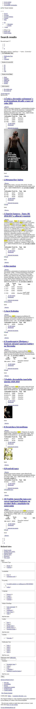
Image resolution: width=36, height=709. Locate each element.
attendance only (11, 576)
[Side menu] (1, 11)
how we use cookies (12, 704)
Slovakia (9, 638)
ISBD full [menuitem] (6, 80)
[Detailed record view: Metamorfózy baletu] (6, 204)
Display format (6, 74)
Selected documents (12, 128)
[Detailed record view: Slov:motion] (8, 301)
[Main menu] (3, 11)
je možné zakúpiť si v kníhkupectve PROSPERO (20, 584)
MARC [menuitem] (6, 83)
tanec (8, 608)
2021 (8, 645)
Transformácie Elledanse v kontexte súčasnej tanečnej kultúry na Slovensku (19, 343)
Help (5, 19)
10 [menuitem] (4, 65)
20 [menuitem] (4, 66)
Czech (8, 596)
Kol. (8, 622)
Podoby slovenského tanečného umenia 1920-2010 (18, 380)
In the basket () (5, 93)
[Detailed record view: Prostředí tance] (8, 489)
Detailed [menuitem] (6, 78)
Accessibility (7, 684)
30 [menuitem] (4, 68)
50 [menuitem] (4, 69)
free (8, 575)
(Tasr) (8, 624)
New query (7, 557)
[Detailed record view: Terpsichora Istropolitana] (8, 459)
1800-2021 (13, 657)
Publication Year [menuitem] (8, 56)
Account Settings (8, 16)
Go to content (7, 2)
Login (6, 27)
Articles (9, 567)
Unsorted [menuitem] (6, 59)
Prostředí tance (11, 468)
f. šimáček (9, 669)
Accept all (3, 707)
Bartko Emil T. (11, 627)
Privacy (6, 685)
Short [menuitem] (5, 77)
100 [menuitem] (5, 71)
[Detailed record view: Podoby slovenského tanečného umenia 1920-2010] (8, 417)
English (9, 25)
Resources (6, 556)
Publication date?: (8, 657)
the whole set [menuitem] (7, 90)
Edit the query (7, 554)
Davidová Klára (11, 629)
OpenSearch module (9, 687)
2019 (8, 647)
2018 (8, 649)
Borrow (6, 107)
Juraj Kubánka (11, 311)
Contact (6, 18)
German (9, 599)
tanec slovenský (11, 607)
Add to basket (5, 86)
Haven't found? (8, 553)
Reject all (12, 707)
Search (6, 13)
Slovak (9, 594)
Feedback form (8, 688)
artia (8, 667)
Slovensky (10, 24)
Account (6, 15)
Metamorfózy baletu (13, 180)
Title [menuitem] (5, 57)
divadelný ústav (11, 664)
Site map (6, 682)
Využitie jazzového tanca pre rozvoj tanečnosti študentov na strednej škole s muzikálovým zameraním (17, 502)
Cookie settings (8, 690)
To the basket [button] (11, 123)
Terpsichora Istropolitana (16, 427)
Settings (8, 707)
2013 (8, 652)
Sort (7, 53)
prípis (8, 587)
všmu (8, 666)
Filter (2, 560)
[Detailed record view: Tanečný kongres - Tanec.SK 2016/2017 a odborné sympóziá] (6, 256)
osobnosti (9, 610)
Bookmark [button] (10, 125)
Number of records (6, 62)
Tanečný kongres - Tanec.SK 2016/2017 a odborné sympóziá (17, 215)
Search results (7, 550)
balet (8, 613)
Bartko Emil (10, 626)
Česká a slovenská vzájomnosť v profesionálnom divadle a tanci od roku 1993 (18, 101)
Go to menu (7, 3)
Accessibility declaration (10, 5)
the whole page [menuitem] (8, 89)
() (5, 22)
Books (8, 565)
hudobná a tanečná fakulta (14, 671)
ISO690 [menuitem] (6, 81)
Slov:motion (10, 266)
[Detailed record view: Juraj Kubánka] (6, 332)
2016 (8, 650)
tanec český (10, 612)
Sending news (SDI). (9, 551)
